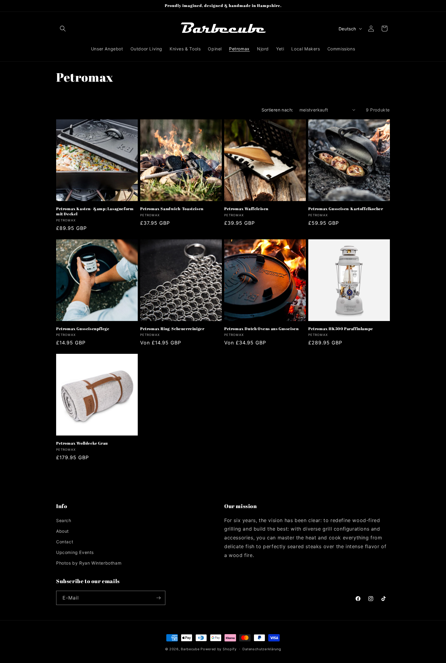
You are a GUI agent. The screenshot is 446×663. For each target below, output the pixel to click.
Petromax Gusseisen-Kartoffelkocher (345, 208)
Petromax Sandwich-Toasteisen (172, 208)
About (62, 531)
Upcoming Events (75, 552)
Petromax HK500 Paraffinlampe (340, 328)
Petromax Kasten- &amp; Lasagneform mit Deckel (94, 211)
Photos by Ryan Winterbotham (88, 563)
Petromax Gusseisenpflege (82, 328)
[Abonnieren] (158, 598)
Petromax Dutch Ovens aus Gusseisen (261, 328)
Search (63, 520)
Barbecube (190, 649)
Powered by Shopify (219, 649)
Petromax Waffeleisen (246, 208)
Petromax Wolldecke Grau (82, 443)
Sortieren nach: (277, 109)
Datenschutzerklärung (261, 649)
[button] (62, 28)
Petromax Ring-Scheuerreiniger (172, 328)
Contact (64, 541)
